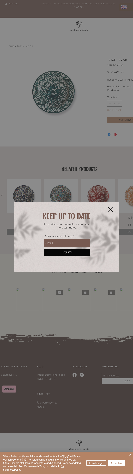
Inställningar (96, 463)
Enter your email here (59, 236)
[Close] (130, 455)
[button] (110, 209)
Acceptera (116, 463)
